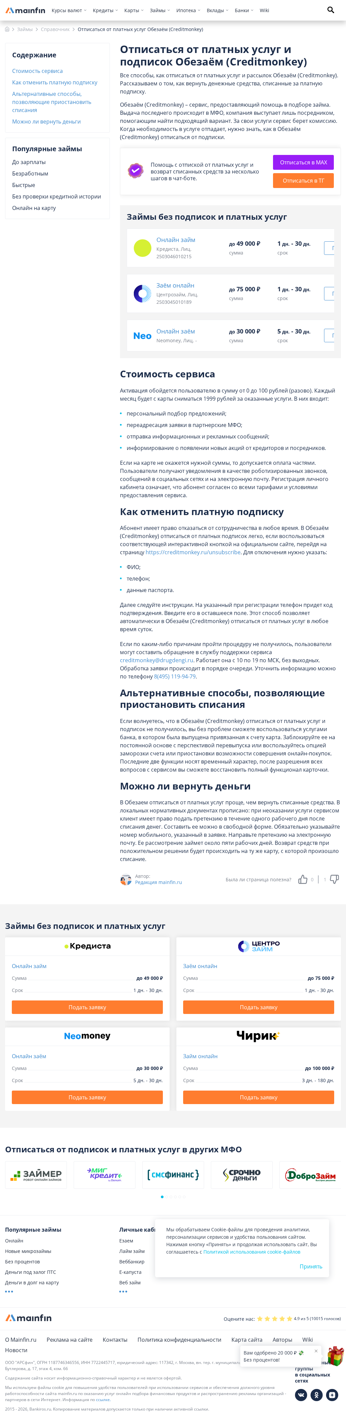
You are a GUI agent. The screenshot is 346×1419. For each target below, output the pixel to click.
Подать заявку (87, 1007)
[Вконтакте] (301, 1395)
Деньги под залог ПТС (30, 1272)
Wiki (264, 10)
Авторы (282, 1339)
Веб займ (130, 1282)
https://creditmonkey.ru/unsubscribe (193, 552)
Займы (158, 10)
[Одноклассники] (317, 1395)
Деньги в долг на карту (32, 1282)
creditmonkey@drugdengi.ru (156, 660)
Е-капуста (130, 1272)
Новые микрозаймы (28, 1251)
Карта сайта (247, 1339)
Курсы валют (67, 10)
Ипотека (186, 10)
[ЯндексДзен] (332, 1395)
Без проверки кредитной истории (56, 196)
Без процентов (22, 1261)
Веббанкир (132, 1261)
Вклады (215, 10)
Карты (131, 10)
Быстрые (23, 185)
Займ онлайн (200, 1056)
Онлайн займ (175, 240)
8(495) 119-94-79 (175, 676)
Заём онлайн (175, 285)
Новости (16, 1350)
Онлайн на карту (34, 208)
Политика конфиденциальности (179, 1339)
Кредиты (103, 10)
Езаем (126, 1240)
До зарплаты (29, 162)
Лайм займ (132, 1251)
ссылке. (103, 1399)
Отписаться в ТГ (303, 180)
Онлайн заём (175, 331)
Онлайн (14, 1240)
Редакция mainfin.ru (158, 882)
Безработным (30, 173)
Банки (242, 10)
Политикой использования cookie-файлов (251, 1252)
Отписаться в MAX (303, 162)
